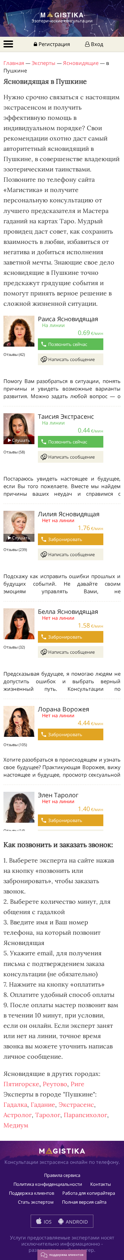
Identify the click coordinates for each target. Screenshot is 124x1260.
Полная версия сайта (84, 1202)
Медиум (15, 1125)
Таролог (47, 1115)
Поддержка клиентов (31, 1193)
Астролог (17, 1115)
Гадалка (15, 1105)
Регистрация (53, 44)
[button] (62, 1255)
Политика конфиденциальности (47, 1184)
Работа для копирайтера (88, 1193)
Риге (77, 1084)
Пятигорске (21, 1084)
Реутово (55, 1084)
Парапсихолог (85, 1115)
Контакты (100, 1184)
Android (76, 1221)
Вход (96, 44)
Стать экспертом (36, 1202)
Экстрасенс (76, 1105)
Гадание (43, 1105)
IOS (47, 1221)
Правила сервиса (62, 1175)
